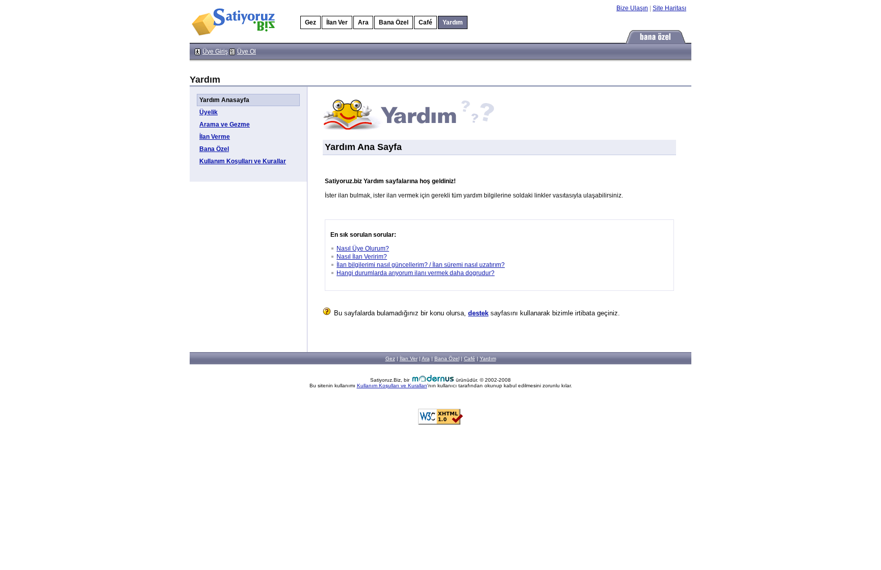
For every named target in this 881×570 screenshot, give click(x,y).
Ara (363, 22)
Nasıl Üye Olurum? (362, 248)
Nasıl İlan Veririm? (361, 256)
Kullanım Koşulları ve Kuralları (392, 385)
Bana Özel (393, 22)
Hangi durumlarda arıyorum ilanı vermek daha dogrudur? (415, 273)
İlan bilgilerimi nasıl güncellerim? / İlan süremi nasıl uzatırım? (420, 264)
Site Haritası (669, 8)
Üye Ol (246, 51)
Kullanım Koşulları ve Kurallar (242, 161)
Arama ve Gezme (224, 124)
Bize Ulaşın (632, 8)
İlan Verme (214, 136)
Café (425, 22)
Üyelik (208, 112)
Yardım (488, 358)
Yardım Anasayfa (224, 100)
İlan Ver (337, 22)
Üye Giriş (215, 51)
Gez (310, 22)
